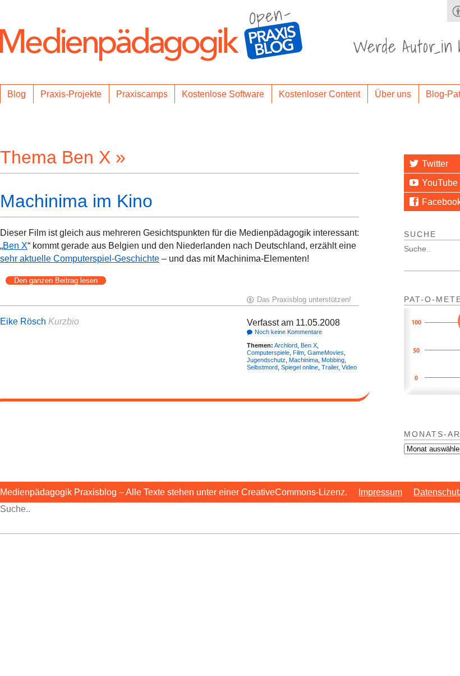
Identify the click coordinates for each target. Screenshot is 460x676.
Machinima (303, 360)
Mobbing (332, 360)
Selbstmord (262, 367)
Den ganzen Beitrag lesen (56, 280)
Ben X (15, 245)
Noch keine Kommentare (288, 331)
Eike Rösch (23, 321)
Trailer (329, 367)
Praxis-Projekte (71, 94)
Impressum (380, 492)
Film (298, 352)
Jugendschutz (266, 360)
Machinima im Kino (76, 201)
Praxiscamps (142, 94)
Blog (16, 94)
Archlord (285, 345)
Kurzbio (63, 321)
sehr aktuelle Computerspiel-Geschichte (79, 258)
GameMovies (325, 352)
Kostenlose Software (223, 94)
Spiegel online (299, 367)
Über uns (393, 94)
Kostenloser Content (319, 94)
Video (349, 367)
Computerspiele (268, 352)
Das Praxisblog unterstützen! (304, 299)
